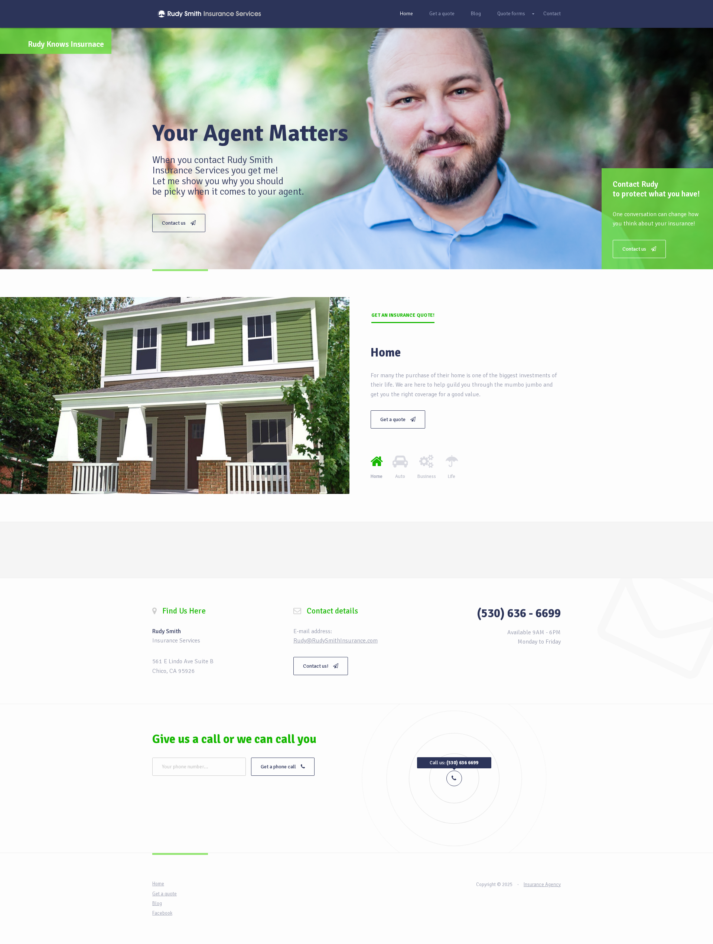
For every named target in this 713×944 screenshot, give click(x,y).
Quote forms (511, 13)
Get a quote (442, 13)
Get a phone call (279, 767)
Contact (552, 13)
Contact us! (316, 666)
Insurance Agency (542, 885)
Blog (476, 13)
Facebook (162, 913)
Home (406, 13)
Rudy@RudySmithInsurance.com (335, 640)
